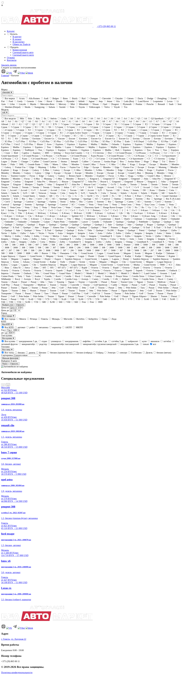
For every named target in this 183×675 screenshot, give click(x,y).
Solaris (123, 193)
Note (104, 227)
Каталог (11, 31)
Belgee (55, 98)
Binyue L (53, 181)
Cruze (7, 153)
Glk (173, 216)
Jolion (66, 187)
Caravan (96, 161)
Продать (14, 47)
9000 (162, 265)
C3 (16, 158)
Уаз (125, 107)
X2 (119, 135)
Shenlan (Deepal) (12, 107)
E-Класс (29, 213)
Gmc (40, 101)
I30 (118, 190)
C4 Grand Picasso (123, 153)
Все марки (9, 98)
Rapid (84, 267)
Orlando (115, 144)
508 (29, 244)
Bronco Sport (75, 176)
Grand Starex (29, 196)
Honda (59, 101)
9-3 (170, 265)
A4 (105, 118)
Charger (24, 161)
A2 (124, 121)
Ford (11, 101)
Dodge (150, 98)
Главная (5, 75)
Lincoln (22, 104)
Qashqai (120, 222)
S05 (44, 267)
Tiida (90, 230)
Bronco (168, 176)
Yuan (178, 138)
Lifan (12, 104)
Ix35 (100, 190)
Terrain (133, 184)
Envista (25, 138)
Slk (128, 213)
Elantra (162, 190)
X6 (97, 124)
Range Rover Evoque (113, 207)
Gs (149, 207)
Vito (19, 213)
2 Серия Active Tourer (77, 133)
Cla (12, 213)
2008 (167, 250)
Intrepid (74, 161)
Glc (166, 210)
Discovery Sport (92, 207)
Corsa (46, 236)
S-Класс (144, 210)
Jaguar (91, 101)
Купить (14, 34)
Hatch (117, 219)
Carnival (106, 199)
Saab (171, 104)
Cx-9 (59, 210)
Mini (72, 104)
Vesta (91, 204)
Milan (77, 219)
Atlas (146, 178)
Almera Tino (58, 227)
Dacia (140, 98)
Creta (172, 190)
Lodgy (171, 158)
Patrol (142, 230)
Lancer (84, 222)
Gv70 (113, 184)
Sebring (57, 153)
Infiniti (81, 101)
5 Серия (76, 124)
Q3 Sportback (157, 118)
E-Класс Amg (149, 216)
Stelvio (53, 118)
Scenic (137, 253)
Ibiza (7, 267)
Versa (38, 230)
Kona (126, 190)
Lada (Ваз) (128, 101)
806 (180, 242)
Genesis (30, 101)
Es (169, 207)
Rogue (41, 224)
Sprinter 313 (77, 216)
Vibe (54, 253)
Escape (142, 164)
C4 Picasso (140, 153)
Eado (127, 141)
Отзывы (11, 57)
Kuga (133, 164)
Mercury (62, 104)
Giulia (63, 118)
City (119, 187)
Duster (14, 161)
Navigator (22, 210)
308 (6, 244)
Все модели (10, 118)
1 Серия (82, 127)
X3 (36, 127)
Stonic (63, 201)
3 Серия (167, 124)
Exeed (173, 98)
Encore (61, 138)
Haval (49, 101)
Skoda (27, 107)
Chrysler (118, 98)
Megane (127, 253)
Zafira (174, 230)
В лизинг (17, 39)
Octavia (94, 267)
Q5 (139, 118)
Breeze (45, 253)
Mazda (33, 104)
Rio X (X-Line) (172, 199)
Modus (136, 265)
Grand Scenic (87, 253)
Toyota (81, 107)
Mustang (42, 167)
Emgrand (123, 178)
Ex (70, 196)
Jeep (100, 101)
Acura (21, 98)
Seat (179, 104)
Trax (48, 147)
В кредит (17, 36)
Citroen (130, 98)
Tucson (73, 190)
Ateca (27, 267)
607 (37, 244)
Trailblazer (79, 147)
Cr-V (82, 187)
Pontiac (139, 104)
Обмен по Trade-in (21, 44)
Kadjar (159, 253)
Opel (105, 104)
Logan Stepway (164, 262)
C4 (88, 153)
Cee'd (39, 199)
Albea (65, 164)
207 (10, 250)
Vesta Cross (103, 204)
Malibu (94, 144)
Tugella (40, 184)
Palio (13, 164)
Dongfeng (162, 98)
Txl (163, 161)
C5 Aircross (98, 153)
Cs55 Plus (45, 141)
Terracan (42, 193)
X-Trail (16, 227)
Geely (20, 101)
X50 (15, 199)
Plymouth (127, 104)
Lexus (169, 101)
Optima (117, 199)
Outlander (175, 219)
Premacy (96, 210)
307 (54, 247)
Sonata (135, 190)
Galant (46, 222)
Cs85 (175, 141)
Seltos (72, 201)
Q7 (169, 118)
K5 (47, 199)
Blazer (39, 144)
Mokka (52, 242)
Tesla (72, 107)
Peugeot (115, 104)
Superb (59, 270)
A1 (70, 121)
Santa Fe (15, 193)
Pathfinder (143, 222)
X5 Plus (8, 141)
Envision (36, 138)
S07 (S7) (61, 267)
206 (79, 247)
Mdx (22, 118)
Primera (114, 227)
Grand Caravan (49, 161)
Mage (155, 161)
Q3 (34, 124)
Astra (32, 233)
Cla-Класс (138, 213)
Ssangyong (39, 107)
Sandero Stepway (72, 259)
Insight (100, 187)
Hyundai (70, 101)
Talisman (170, 253)
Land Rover (143, 101)
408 (135, 247)
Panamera (65, 253)
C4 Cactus (100, 158)
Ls (156, 207)
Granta (81, 204)
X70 (54, 124)
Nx (136, 207)
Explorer (160, 170)
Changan (93, 98)
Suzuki (62, 107)
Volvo (107, 107)
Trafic (62, 262)
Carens (90, 201)
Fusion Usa (20, 167)
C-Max (112, 164)
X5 (146, 124)
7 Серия (64, 124)
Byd (83, 98)
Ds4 (109, 153)
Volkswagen (94, 107)
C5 (129, 156)
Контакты (11, 60)
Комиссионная (20, 50)
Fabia (78, 270)
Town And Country (73, 153)
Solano (11, 210)
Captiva (25, 153)
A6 (71, 118)
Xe (157, 196)
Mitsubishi (83, 104)
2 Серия (23, 135)
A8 (97, 121)
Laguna (71, 256)
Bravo (172, 161)
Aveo (49, 144)
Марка (4, 89)
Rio (23, 199)
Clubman (138, 219)
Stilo (46, 164)
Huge (146, 161)
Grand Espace (115, 256)
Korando (161, 270)
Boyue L (81, 178)
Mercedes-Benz (47, 104)
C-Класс (51, 216)
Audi (46, 98)
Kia (118, 101)
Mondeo (75, 164)
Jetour (109, 101)
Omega (15, 239)
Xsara (24, 158)
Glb (121, 213)
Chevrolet (106, 98)
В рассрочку (19, 42)
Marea (55, 164)
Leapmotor (157, 101)
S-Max (53, 167)
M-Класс (42, 213)
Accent (90, 190)
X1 (116, 124)
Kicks (80, 230)
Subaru (52, 107)
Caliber (35, 161)
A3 (50, 121)
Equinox (59, 144)
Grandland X (106, 236)
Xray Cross (149, 204)
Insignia (70, 233)
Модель (5, 109)
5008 (45, 244)
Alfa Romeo (34, 98)
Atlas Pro (156, 178)
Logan (100, 253)
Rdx (30, 118)
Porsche (150, 104)
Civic (156, 187)
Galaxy (8, 167)
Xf (119, 196)
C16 (128, 207)
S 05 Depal (138, 141)
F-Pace (128, 196)
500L (21, 164)
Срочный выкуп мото (23, 55)
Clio (75, 253)
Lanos (68, 147)
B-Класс (39, 216)
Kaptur (172, 256)
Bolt (117, 150)
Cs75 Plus (20, 141)
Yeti (86, 270)
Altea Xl (16, 267)
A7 (176, 118)
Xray (36, 207)
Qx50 (90, 196)
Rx (143, 207)
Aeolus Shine (133, 161)
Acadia (123, 184)
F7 (74, 187)
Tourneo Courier (18, 176)
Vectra (41, 233)
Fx (57, 196)
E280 (89, 213)
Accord (111, 187)
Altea (177, 265)
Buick (74, 98)
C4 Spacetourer (168, 156)
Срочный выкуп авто (23, 52)
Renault (161, 104)
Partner (127, 244)
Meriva (8, 236)
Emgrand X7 (109, 178)
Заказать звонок (9, 65)
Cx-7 (33, 210)
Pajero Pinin (59, 222)
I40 (82, 190)
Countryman (90, 219)
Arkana (26, 262)
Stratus (63, 161)
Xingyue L (94, 178)
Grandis (95, 222)
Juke (177, 222)
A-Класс (111, 213)
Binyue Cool (89, 184)
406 (68, 244)
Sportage (63, 199)
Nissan (95, 104)
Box (121, 161)
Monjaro (28, 184)
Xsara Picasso (97, 156)
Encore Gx (49, 138)
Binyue (65, 181)
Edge (32, 167)
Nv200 (110, 230)
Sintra (168, 233)
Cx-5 (50, 210)
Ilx (45, 118)
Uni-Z (17, 144)
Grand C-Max (89, 164)
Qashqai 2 (99, 224)
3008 (22, 244)
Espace (22, 256)
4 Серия (152, 127)
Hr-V (91, 187)
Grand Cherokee (170, 196)
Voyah (116, 107)
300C (47, 153)
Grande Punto (34, 164)
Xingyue (16, 184)
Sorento (128, 199)
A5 (13, 124)
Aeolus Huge (110, 161)
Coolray (17, 181)
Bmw (65, 98)
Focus (102, 164)
